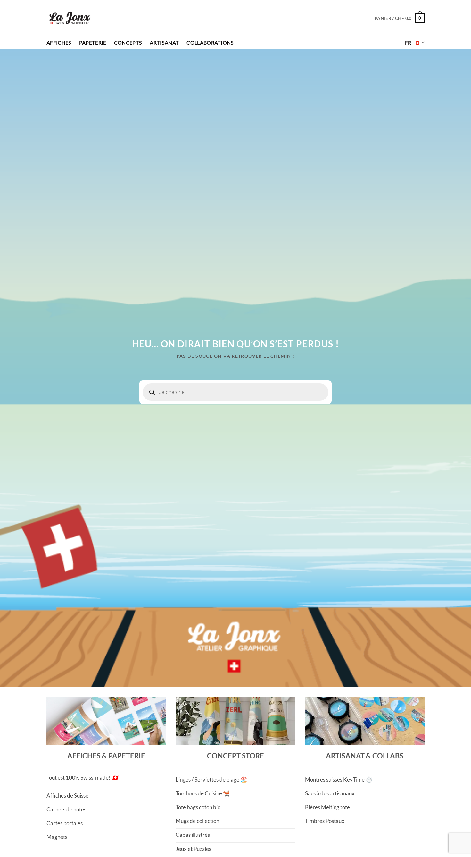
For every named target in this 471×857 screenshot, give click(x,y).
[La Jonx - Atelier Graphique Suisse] (69, 18)
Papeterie (92, 43)
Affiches (58, 43)
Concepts (128, 43)
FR (408, 43)
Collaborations (210, 43)
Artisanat (164, 43)
